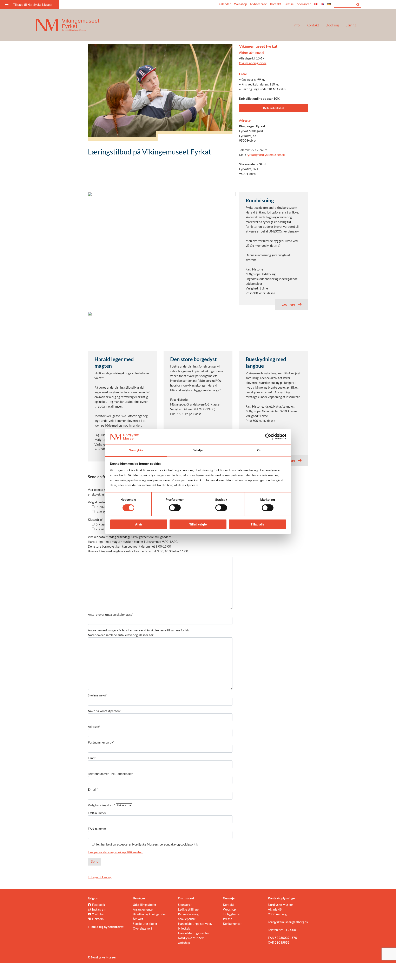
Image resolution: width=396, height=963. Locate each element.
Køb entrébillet (273, 108)
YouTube (98, 914)
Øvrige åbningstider (252, 63)
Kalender (224, 4)
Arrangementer (143, 909)
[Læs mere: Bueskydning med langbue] (273, 331)
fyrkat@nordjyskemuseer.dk (266, 155)
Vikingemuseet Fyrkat (258, 46)
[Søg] (358, 4)
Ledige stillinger (189, 909)
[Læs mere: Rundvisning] (162, 247)
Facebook (98, 904)
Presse (289, 4)
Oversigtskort (142, 928)
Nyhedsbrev (258, 4)
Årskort (138, 919)
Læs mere (288, 304)
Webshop (240, 4)
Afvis (139, 524)
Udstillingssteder (144, 904)
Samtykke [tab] (136, 450)
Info (296, 25)
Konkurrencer (232, 923)
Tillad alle (257, 524)
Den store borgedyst (193, 359)
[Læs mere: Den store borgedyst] (198, 331)
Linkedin (98, 919)
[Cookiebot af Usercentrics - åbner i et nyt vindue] (268, 436)
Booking (332, 25)
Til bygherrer (232, 914)
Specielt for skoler (145, 923)
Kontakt (312, 25)
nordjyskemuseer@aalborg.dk (288, 922)
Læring (350, 25)
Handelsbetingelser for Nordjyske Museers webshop (193, 937)
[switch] (175, 507)
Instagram (99, 909)
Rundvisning (260, 200)
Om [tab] (259, 450)
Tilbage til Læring (100, 877)
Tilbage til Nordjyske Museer (33, 4)
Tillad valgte (198, 524)
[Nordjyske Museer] (159, 25)
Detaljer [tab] (198, 450)
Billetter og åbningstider (149, 914)
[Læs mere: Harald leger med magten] (122, 331)
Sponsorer (304, 4)
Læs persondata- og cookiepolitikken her (115, 852)
